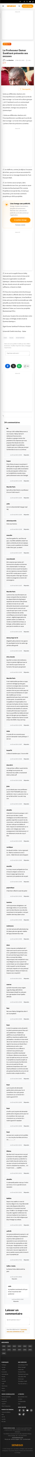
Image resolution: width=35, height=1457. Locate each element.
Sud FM (3, 1419)
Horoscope (21, 1379)
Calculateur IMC (22, 1376)
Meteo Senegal (21, 1367)
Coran (5, 338)
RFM (3, 1414)
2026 (3, 1346)
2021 (30, 1346)
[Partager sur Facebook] (7, 366)
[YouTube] (30, 2)
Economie (4, 1372)
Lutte (3, 1384)
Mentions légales (15, 1439)
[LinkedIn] (19, 1414)
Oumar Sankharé (20, 338)
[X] (23, 1410)
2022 (24, 1346)
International (5, 1374)
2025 (9, 1346)
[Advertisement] (17, 25)
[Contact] (20, 2)
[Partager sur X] (13, 366)
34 (5, 63)
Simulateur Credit (22, 1381)
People (3, 1376)
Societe (3, 1367)
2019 (9, 1350)
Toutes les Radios (6, 1412)
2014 (3, 1353)
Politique (4, 1365)
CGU (19, 1404)
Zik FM (3, 1417)
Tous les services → (23, 1384)
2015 (30, 1350)
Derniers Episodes (6, 1397)
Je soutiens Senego (20, 220)
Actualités (7, 44)
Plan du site (7, 1439)
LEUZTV (4, 1404)
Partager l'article (20, 225)
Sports (3, 1379)
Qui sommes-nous (22, 1397)
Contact (20, 1399)
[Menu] (3, 6)
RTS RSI (4, 1421)
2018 (14, 1350)
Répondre (26, 455)
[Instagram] (31, 1410)
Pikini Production (6, 1406)
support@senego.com (17, 1437)
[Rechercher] (19, 6)
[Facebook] (24, 2)
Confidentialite (22, 1401)
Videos (3, 1388)
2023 (19, 1346)
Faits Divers (4, 1386)
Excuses (11, 338)
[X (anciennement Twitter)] (27, 2)
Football (4, 1381)
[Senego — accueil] (11, 6)
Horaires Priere (21, 1372)
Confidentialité (26, 1439)
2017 (19, 1350)
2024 (14, 1346)
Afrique (3, 1391)
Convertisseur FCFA (23, 1365)
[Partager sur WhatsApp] (19, 366)
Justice (3, 1369)
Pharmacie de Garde (23, 1374)
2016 (24, 1350)
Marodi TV (4, 1399)
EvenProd (4, 1401)
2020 (3, 1350)
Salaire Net (21, 1369)
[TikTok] (33, 2)
